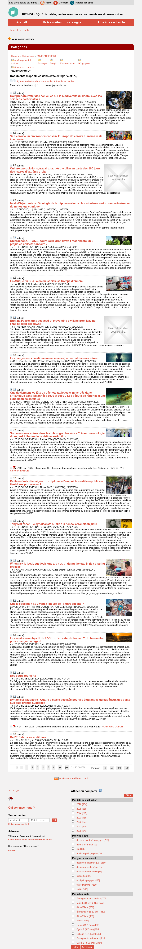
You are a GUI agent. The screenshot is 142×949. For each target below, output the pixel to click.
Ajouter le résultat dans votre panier (35, 81)
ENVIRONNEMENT (46, 56)
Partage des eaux (84, 3)
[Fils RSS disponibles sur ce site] (56, 778)
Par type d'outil (80, 835)
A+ (17, 790)
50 (111, 768)
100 (119, 768)
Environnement (67, 63)
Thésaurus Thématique (22, 56)
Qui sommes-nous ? (21, 807)
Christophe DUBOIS (113, 726)
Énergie (53, 63)
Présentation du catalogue (62, 22)
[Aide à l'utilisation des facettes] (100, 790)
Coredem (63, 3)
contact (12, 850)
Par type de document (84, 858)
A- (10, 790)
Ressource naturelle (24, 67)
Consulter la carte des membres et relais (30, 839)
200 (126, 768)
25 (105, 768)
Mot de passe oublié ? (18, 824)
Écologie (42, 63)
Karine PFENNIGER (20, 470)
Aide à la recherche (111, 22)
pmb (86, 778)
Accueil (21, 22)
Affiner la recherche (64, 81)
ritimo (48, 3)
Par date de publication (84, 800)
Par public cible (80, 894)
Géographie (84, 63)
